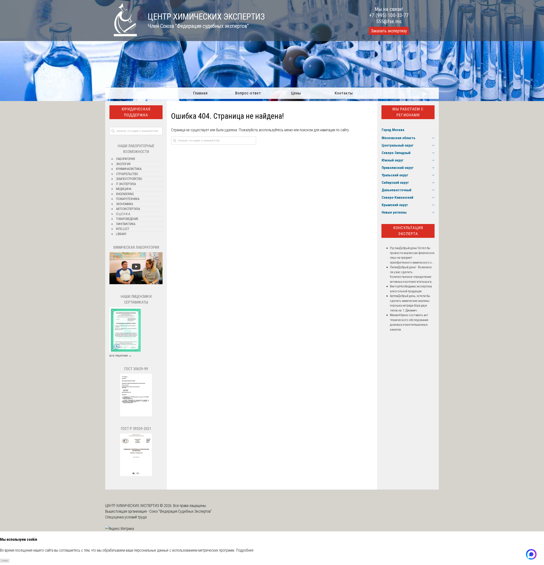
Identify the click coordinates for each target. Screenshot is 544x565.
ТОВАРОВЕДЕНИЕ (127, 219)
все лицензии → (120, 355)
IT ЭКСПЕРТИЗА (126, 184)
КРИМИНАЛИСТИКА (129, 169)
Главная (200, 93)
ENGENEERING (125, 194)
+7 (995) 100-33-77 (389, 15)
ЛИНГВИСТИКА (125, 224)
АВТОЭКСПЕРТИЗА (128, 209)
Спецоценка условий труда (126, 517)
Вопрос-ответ (248, 93)
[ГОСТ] (136, 415)
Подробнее (245, 550)
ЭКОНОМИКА (124, 204)
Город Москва (393, 130)
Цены (296, 93)
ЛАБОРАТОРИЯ (125, 159)
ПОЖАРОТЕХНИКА (127, 199)
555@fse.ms (388, 21)
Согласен (5, 561)
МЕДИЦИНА (123, 189)
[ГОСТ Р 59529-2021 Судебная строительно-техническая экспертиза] (136, 475)
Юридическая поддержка (136, 112)
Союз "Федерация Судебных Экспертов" (180, 511)
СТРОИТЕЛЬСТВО (127, 174)
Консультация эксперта (408, 230)
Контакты (343, 93)
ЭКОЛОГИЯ (123, 164)
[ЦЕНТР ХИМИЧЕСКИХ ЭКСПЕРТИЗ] (121, 35)
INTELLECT (122, 229)
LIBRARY (121, 234)
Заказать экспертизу (389, 30)
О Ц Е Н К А (123, 214)
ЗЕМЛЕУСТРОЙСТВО (129, 179)
